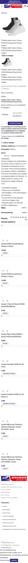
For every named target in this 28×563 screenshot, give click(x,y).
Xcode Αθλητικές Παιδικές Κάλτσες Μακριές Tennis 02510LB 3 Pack (11, 426)
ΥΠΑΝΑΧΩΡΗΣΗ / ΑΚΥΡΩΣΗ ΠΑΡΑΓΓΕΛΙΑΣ (13, 529)
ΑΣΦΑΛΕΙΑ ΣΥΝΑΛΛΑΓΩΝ (9, 526)
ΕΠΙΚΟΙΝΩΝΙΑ (6, 509)
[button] (9, 373)
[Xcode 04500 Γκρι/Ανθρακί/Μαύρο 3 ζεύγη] (14, 231)
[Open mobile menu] (2, 6)
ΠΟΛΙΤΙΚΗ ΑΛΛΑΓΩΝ (8, 522)
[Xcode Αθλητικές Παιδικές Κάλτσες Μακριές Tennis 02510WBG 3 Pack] (14, 445)
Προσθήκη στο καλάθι (15, 123)
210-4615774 (19, 136)
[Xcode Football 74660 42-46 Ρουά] (14, 352)
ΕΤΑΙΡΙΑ (4, 506)
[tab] (7, 155)
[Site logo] (13, 6)
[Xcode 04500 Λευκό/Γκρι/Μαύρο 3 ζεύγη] (14, 261)
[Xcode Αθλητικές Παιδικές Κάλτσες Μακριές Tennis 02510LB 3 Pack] (14, 412)
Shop (15, 86)
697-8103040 (5, 138)
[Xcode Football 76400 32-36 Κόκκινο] (14, 382)
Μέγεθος (5, 114)
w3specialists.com (6, 547)
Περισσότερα (5, 560)
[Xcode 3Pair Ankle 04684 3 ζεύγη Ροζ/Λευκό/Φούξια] (14, 322)
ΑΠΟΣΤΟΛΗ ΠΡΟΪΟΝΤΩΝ (9, 519)
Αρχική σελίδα (6, 86)
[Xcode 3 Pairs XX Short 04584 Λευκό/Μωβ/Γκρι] (14, 292)
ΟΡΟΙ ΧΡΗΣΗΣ (6, 513)
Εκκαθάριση (17, 116)
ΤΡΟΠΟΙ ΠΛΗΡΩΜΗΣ (8, 516)
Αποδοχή (14, 560)
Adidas (3, 96)
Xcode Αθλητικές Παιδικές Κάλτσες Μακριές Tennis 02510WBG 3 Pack (11, 459)
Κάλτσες (6, 89)
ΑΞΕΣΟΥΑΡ (22, 86)
